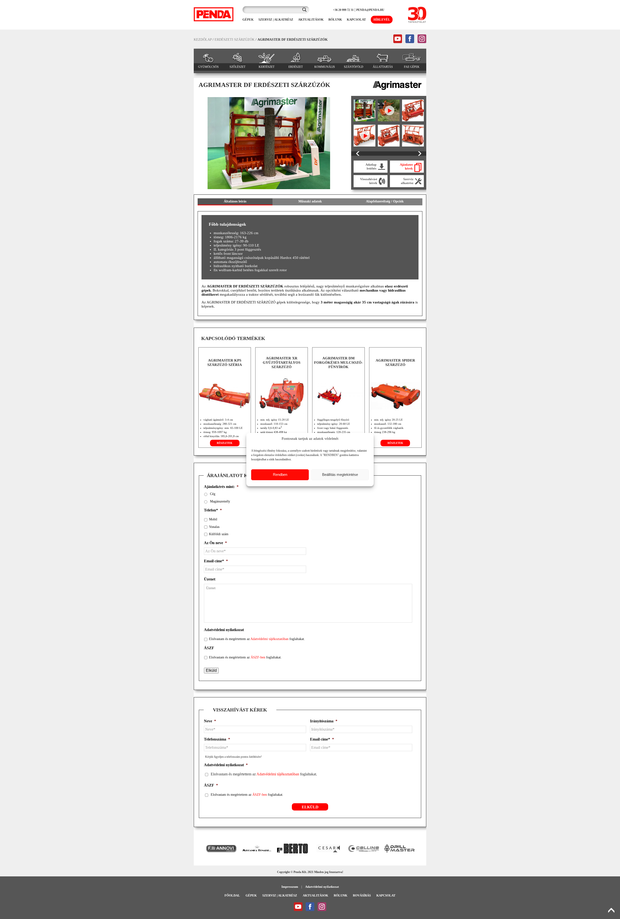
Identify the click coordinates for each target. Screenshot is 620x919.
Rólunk (340, 895)
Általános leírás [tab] (235, 201)
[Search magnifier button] (305, 9)
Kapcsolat (385, 895)
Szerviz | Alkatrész (279, 895)
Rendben (280, 474)
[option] (269, 143)
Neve (210, 721)
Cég (212, 494)
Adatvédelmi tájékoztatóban (269, 639)
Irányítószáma (323, 721)
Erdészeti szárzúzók (235, 39)
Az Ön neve (215, 543)
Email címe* (216, 561)
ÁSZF (209, 648)
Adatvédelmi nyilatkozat (224, 630)
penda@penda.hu (370, 10)
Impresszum (289, 886)
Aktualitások (315, 895)
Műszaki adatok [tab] (310, 201)
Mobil (213, 519)
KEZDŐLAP (203, 39)
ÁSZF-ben (258, 657)
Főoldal (232, 895)
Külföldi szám (218, 534)
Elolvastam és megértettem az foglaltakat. (257, 639)
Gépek (251, 895)
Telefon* (213, 510)
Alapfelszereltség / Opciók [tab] (385, 201)
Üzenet (209, 579)
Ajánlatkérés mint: (221, 487)
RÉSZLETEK (224, 442)
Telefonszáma (217, 739)
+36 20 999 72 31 (343, 10)
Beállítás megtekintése (340, 474)
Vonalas (214, 527)
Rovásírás (362, 895)
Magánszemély (220, 501)
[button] (199, 848)
